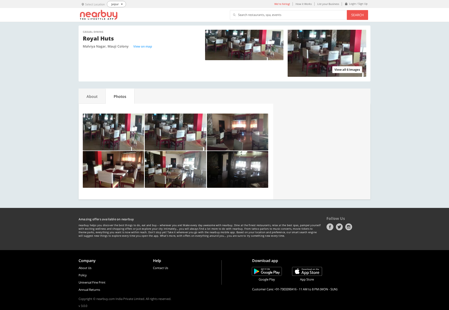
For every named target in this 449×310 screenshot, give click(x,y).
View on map (142, 46)
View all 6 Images (347, 69)
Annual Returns (89, 290)
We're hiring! (282, 4)
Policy (83, 275)
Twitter (339, 226)
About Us (85, 268)
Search (357, 15)
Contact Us (160, 268)
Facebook (329, 226)
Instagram (348, 226)
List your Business (328, 4)
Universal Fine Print (92, 282)
